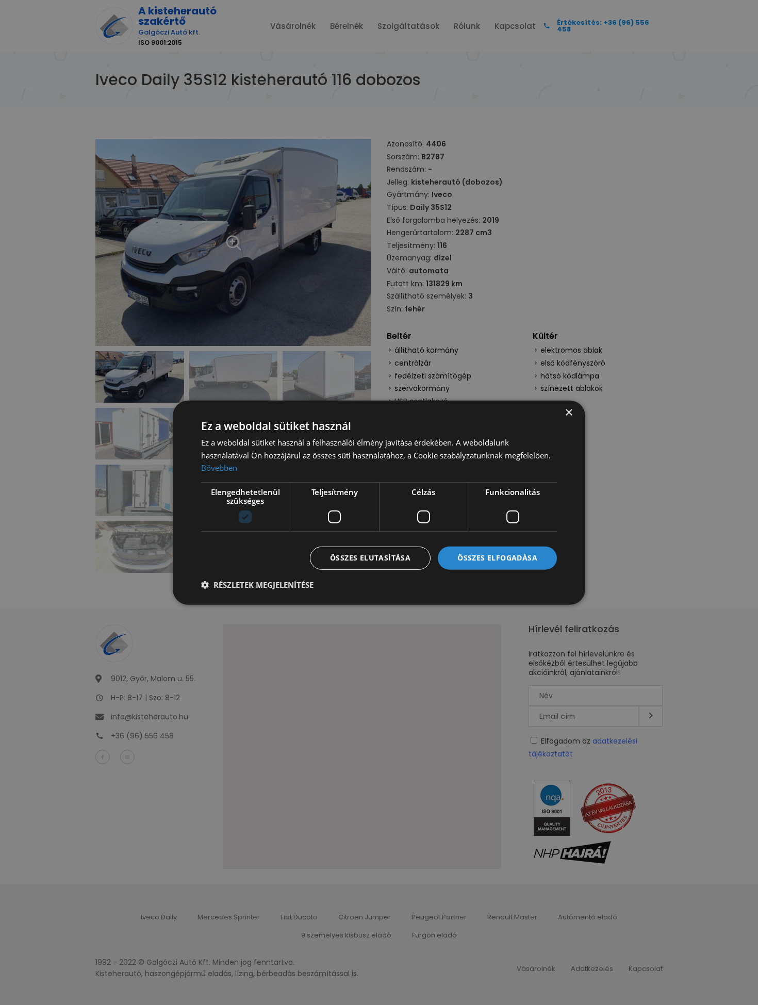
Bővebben (219, 468)
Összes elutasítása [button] (370, 558)
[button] (257, 584)
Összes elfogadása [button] (497, 558)
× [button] (568, 412)
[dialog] (379, 502)
